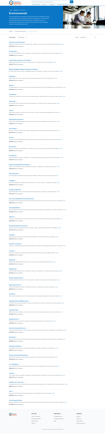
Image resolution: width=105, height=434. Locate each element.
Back (10, 10)
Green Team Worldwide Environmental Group (21, 198)
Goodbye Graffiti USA (15, 189)
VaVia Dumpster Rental (15, 400)
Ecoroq (11, 137)
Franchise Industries (36, 418)
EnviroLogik (12, 146)
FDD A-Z (33, 423)
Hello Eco (11, 216)
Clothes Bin (12, 101)
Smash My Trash (13, 310)
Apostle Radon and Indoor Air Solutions (20, 60)
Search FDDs (35, 421)
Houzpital (11, 234)
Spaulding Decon (13, 319)
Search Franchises (36, 4)
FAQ (55, 421)
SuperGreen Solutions (15, 346)
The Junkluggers (13, 364)
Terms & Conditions (80, 423)
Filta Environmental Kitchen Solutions (19, 164)
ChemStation (12, 94)
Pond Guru (12, 294)
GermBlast (12, 180)
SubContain (12, 337)
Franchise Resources (59, 418)
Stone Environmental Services (17, 328)
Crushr (11, 110)
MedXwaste (12, 260)
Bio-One (11, 85)
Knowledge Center (58, 416)
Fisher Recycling (13, 173)
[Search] (71, 1)
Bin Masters (12, 76)
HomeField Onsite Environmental (18, 225)
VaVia (10, 391)
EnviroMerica (12, 155)
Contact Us (78, 418)
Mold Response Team (15, 285)
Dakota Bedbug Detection (16, 119)
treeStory (11, 373)
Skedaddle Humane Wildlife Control (18, 301)
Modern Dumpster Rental (16, 278)
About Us (78, 416)
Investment (51, 4)
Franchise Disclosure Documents (65, 4)
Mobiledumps (12, 269)
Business (16, 10)
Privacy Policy (79, 421)
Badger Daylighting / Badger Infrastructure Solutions (23, 69)
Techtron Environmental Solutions (18, 355)
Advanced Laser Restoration (17, 42)
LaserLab (11, 250)
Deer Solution (12, 128)
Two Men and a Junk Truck (16, 382)
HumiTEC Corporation (15, 243)
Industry (44, 4)
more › (62, 44)
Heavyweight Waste (14, 207)
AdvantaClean (13, 51)
